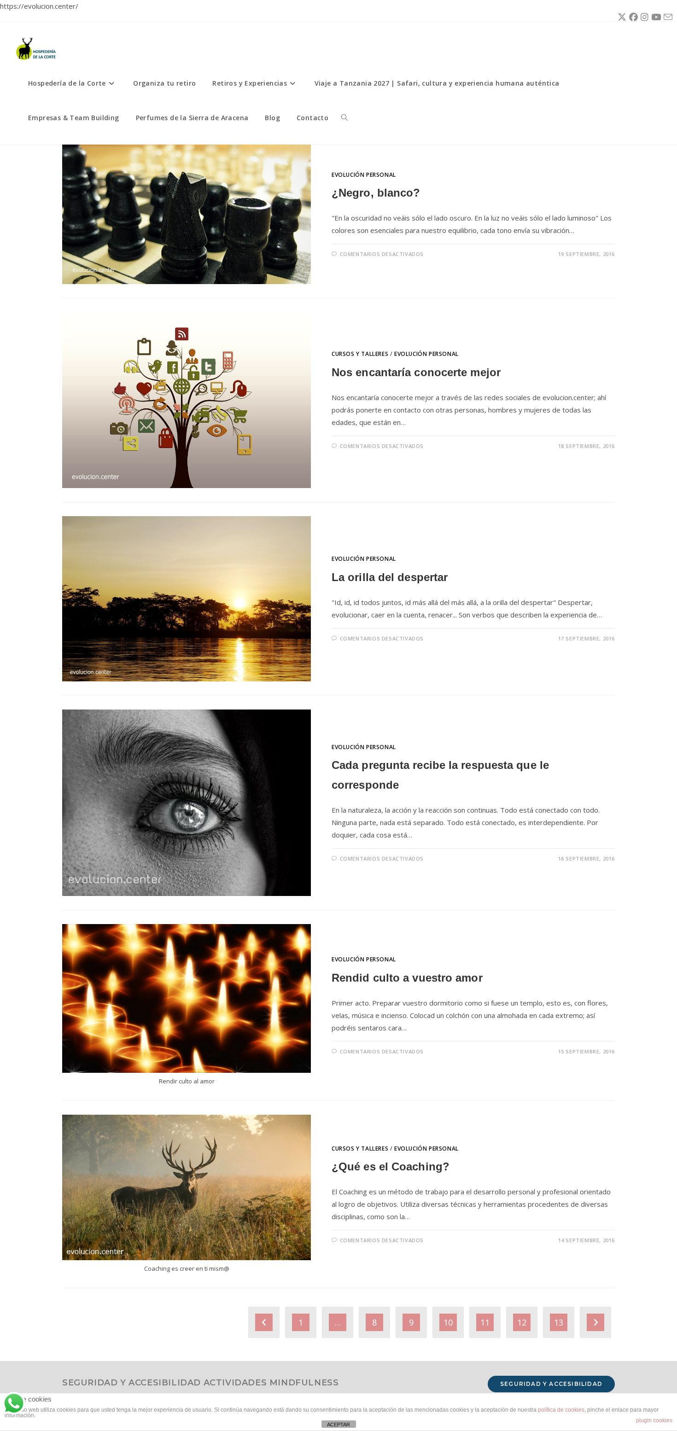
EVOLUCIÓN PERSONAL (364, 175)
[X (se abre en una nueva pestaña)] (620, 17)
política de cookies (561, 1410)
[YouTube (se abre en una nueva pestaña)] (654, 17)
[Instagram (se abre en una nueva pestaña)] (643, 17)
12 (521, 1322)
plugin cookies (654, 1420)
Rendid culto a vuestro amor (407, 977)
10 (448, 1322)
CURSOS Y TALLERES (360, 354)
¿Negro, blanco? (376, 192)
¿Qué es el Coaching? (390, 1166)
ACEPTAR (338, 1424)
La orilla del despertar (390, 577)
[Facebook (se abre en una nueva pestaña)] (632, 17)
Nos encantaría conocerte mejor (416, 372)
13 (558, 1322)
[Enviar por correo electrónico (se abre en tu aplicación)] (666, 17)
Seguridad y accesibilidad (551, 1383)
